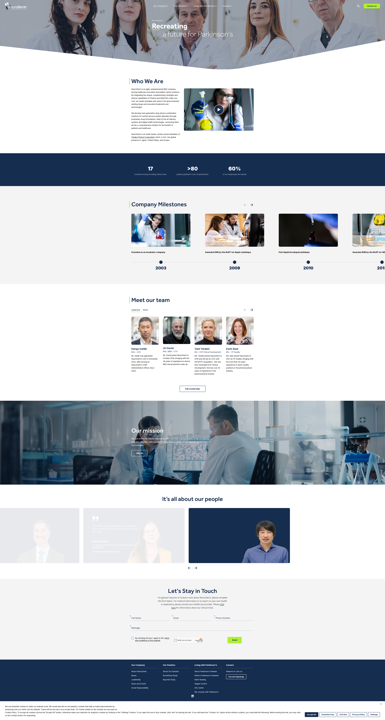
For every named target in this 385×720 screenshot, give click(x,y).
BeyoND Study (169, 680)
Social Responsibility (139, 688)
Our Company (159, 6)
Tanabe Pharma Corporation (143, 137)
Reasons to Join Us (234, 671)
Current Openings (236, 677)
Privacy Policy (358, 714)
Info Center (199, 688)
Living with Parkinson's (204, 6)
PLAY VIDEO (219, 109)
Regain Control (201, 684)
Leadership (135, 310)
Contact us (372, 6)
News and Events (138, 684)
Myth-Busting (200, 680)
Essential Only (328, 714)
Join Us (139, 453)
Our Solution (180, 6)
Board (145, 310)
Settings (374, 714)
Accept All (311, 714)
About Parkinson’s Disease (206, 671)
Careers (226, 6)
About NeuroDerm (139, 671)
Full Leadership (192, 389)
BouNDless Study (170, 675)
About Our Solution (171, 671)
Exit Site (343, 714)
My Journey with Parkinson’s (206, 692)
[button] (251, 204)
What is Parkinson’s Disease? (207, 675)
